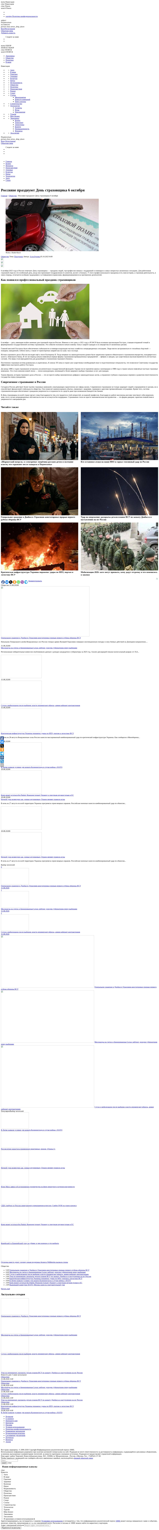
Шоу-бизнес (15, 116)
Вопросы (9, 1440)
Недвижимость (16, 83)
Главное (9, 161)
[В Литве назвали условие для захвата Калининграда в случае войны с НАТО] (21, 765)
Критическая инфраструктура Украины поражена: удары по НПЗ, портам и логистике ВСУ (37, 733)
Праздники (18, 257)
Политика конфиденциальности (18, 1429)
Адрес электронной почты (12, 1525)
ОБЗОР (8, 46)
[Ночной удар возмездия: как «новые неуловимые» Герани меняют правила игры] (21, 829)
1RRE (118, 1521)
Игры (17, 110)
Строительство (16, 104)
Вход (3, 29)
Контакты (9, 1423)
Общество (10, 58)
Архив (8, 1442)
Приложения (20, 112)
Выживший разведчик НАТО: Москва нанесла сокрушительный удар (37, 1285)
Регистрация (10, 29)
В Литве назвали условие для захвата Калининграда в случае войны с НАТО (31, 767)
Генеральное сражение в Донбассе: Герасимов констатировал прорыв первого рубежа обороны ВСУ (41, 638)
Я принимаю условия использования (19, 1519)
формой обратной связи (83, 1458)
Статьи (13, 95)
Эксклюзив (14, 133)
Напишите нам (11, 1421)
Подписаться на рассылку (11, 1528)
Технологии (15, 106)
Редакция (9, 1417)
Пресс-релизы (20, 102)
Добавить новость (8, 33)
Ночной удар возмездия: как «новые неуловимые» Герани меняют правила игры (33, 799)
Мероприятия (20, 97)
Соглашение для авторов (15, 1435)
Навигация (9, 2)
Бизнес (17, 120)
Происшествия (16, 89)
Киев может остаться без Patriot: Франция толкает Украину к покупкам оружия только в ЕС (37, 795)
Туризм (13, 114)
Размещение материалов (15, 1431)
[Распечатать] (2, 267)
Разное (13, 91)
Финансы (18, 131)
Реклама (9, 1425)
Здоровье (13, 76)
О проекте (10, 1419)
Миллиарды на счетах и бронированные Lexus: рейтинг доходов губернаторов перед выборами (39, 648)
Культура (13, 78)
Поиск (7, 6)
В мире (8, 62)
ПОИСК (8, 50)
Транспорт (19, 123)
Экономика (10, 56)
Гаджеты (18, 108)
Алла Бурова (35, 257)
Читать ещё (5, 1289)
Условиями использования (52, 1521)
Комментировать (35, 581)
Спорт (12, 93)
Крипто (18, 127)
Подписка (10, 1438)
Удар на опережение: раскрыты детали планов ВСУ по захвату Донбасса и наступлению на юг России (50, 1276)
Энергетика (19, 125)
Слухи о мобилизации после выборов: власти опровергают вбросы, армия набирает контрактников (40, 705)
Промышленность (22, 129)
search (4, 1463)
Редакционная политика (15, 1433)
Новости (4, 1472)
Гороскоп (14, 74)
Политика (10, 60)
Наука (12, 81)
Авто (12, 70)
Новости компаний (22, 99)
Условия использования (15, 1427)
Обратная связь (7, 31)
